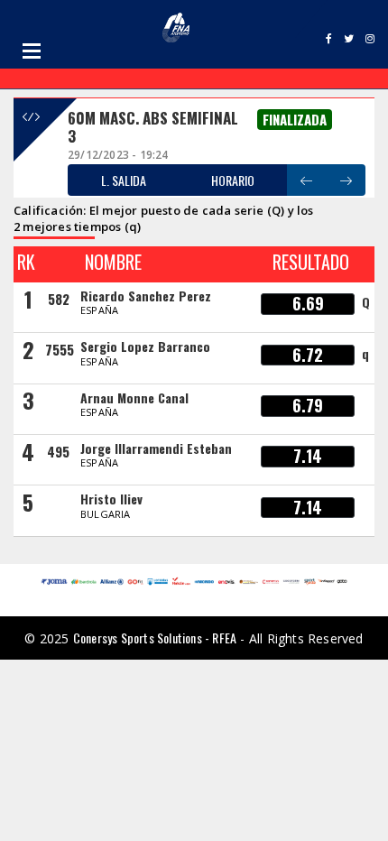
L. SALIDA (123, 180)
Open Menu (32, 50)
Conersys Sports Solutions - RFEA (154, 637)
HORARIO (232, 180)
